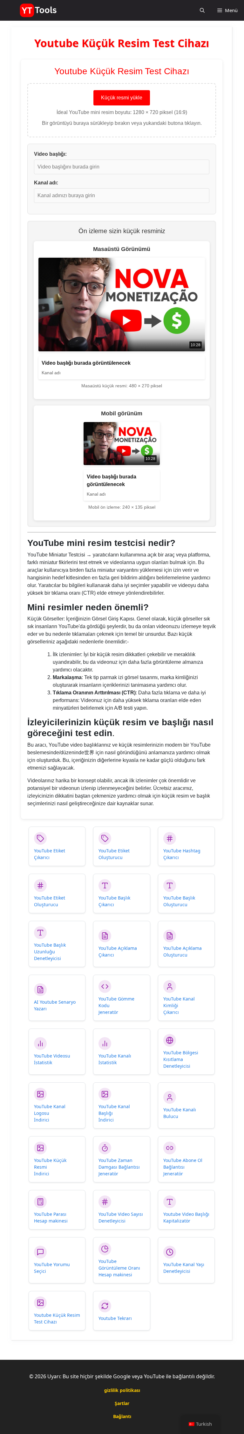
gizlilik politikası (122, 1390)
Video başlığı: (50, 154)
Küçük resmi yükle (121, 97)
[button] (202, 10)
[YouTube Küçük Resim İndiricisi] (39, 10)
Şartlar (122, 1403)
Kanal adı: (46, 182)
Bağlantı (122, 1416)
